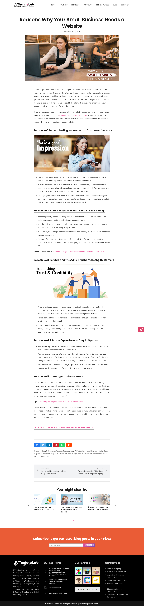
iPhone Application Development (114, 590)
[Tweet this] (43, 445)
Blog (43, 451)
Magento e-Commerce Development (115, 576)
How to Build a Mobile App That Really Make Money (98, 508)
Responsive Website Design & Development (50, 454)
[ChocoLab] (79, 580)
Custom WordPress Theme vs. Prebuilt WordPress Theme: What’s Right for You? (45, 510)
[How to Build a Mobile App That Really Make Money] (99, 499)
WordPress (45, 456)
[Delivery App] (96, 580)
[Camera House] (87, 571)
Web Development (85, 454)
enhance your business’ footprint (73, 115)
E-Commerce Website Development (59, 451)
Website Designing (114, 568)
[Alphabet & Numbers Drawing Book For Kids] (79, 571)
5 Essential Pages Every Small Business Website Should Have (78, 251)
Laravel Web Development (117, 580)
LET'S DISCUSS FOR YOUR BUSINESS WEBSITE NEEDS (64, 427)
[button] (70, 521)
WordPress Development (116, 572)
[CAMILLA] (96, 571)
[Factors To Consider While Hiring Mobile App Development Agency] (72, 499)
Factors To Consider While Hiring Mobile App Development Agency (71, 509)
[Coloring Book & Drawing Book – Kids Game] (87, 580)
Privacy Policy (93, 603)
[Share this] (37, 445)
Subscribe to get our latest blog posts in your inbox (72, 539)
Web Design (72, 454)
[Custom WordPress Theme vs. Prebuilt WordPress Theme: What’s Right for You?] (45, 499)
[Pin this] (56, 445)
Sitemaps (83, 603)
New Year (94, 451)
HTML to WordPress (82, 451)
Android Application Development (115, 584)
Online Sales (103, 451)
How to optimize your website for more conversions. (61, 401)
